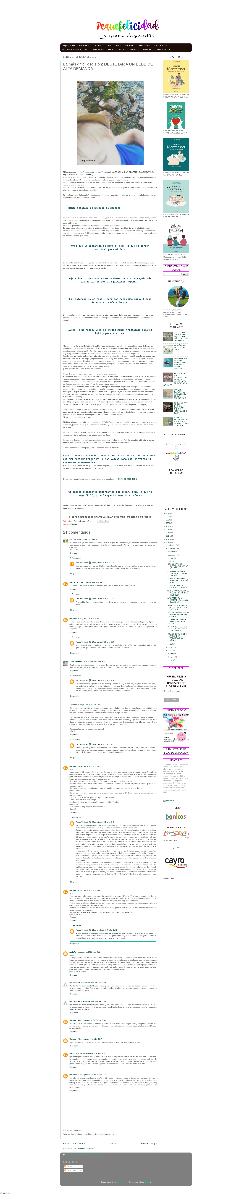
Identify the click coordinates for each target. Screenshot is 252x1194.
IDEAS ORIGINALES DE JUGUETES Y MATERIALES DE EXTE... (177, 637)
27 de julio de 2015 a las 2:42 (89, 619)
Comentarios (71, 1170)
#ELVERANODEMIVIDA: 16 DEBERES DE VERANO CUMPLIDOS (178, 614)
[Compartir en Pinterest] (108, 521)
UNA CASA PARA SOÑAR (71, 50)
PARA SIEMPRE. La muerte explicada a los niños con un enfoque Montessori (181, 364)
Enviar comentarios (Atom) (84, 1149)
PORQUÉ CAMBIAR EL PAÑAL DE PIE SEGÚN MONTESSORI (180, 394)
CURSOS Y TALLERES (163, 50)
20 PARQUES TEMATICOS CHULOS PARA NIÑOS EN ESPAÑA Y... (178, 629)
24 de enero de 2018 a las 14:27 (90, 1039)
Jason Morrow (122, 1182)
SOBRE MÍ (147, 50)
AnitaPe (72, 952)
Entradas (69, 1166)
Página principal (69, 45)
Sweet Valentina (75, 662)
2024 (168, 520)
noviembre (172, 548)
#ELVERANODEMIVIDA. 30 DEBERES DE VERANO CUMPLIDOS (178, 593)
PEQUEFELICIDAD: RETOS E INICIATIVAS (124, 50)
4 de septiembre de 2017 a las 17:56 (92, 1020)
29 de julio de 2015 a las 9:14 (103, 563)
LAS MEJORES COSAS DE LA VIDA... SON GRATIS (176, 622)
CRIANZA (97, 45)
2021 (168, 523)
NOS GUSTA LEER (160, 45)
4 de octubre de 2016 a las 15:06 (93, 982)
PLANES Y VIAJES (97, 50)
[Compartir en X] (103, 521)
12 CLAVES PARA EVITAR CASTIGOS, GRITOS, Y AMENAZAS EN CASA (181, 408)
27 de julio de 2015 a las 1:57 (88, 539)
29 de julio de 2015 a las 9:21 (103, 744)
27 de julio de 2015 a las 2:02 (94, 582)
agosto (171, 558)
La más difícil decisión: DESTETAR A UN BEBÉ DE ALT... (177, 580)
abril (170, 650)
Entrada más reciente (74, 1143)
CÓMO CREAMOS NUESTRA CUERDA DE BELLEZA (177, 566)
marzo (170, 654)
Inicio (113, 1143)
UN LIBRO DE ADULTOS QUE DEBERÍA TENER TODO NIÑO (177, 607)
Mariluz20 (73, 1053)
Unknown (73, 619)
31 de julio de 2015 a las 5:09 (89, 890)
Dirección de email (172, 691)
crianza (74, 525)
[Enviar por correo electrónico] (98, 521)
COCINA (108, 45)
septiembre (172, 555)
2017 (168, 536)
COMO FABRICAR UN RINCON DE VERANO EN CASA (177, 573)
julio (170, 561)
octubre (171, 552)
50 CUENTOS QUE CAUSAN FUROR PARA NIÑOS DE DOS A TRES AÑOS (181, 336)
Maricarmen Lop (76, 582)
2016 (168, 539)
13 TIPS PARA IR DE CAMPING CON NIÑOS (177, 587)
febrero (171, 657)
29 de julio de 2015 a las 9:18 (103, 680)
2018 (168, 533)
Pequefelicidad (82, 563)
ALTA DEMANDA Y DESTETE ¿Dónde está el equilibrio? (177, 600)
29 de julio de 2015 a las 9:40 (103, 822)
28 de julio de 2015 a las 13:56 (89, 766)
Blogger (147, 1182)
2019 (168, 530)
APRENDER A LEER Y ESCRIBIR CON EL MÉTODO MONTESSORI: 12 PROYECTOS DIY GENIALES (176, 379)
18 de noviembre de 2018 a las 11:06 (92, 1053)
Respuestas (76, 558)
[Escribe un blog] (100, 521)
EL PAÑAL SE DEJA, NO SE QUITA (179, 347)
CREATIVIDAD (144, 45)
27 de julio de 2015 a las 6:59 (94, 662)
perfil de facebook (127, 479)
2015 (168, 542)
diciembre (172, 545)
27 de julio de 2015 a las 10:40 (89, 705)
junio (170, 644)
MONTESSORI (84, 45)
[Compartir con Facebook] (105, 521)
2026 (168, 513)
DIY (86, 50)
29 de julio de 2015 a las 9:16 (103, 642)
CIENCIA (118, 45)
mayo (170, 647)
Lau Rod (72, 539)
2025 (168, 517)
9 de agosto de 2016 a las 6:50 (88, 952)
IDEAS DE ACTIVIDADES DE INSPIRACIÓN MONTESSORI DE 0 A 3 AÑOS (181, 422)
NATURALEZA (130, 45)
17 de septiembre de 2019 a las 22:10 (92, 1075)
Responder (73, 553)
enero (170, 660)
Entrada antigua (149, 1143)
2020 (168, 526)
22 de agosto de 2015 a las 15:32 (104, 930)
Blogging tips (5, 1193)
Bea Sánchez (74, 982)
